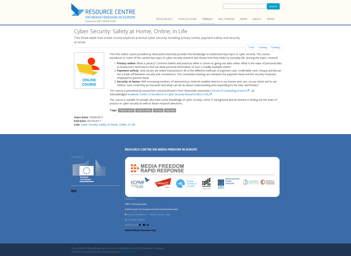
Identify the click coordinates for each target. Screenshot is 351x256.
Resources (163, 19)
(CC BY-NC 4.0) (127, 251)
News (243, 19)
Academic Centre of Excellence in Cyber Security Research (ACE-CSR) (168, 94)
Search (273, 6)
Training (262, 47)
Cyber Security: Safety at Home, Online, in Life (108, 124)
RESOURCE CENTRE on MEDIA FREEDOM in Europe (161, 149)
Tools (206, 19)
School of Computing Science (229, 90)
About (257, 19)
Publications (187, 19)
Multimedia (226, 19)
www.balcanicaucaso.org (140, 230)
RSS (73, 191)
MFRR (270, 19)
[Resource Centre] (103, 12)
